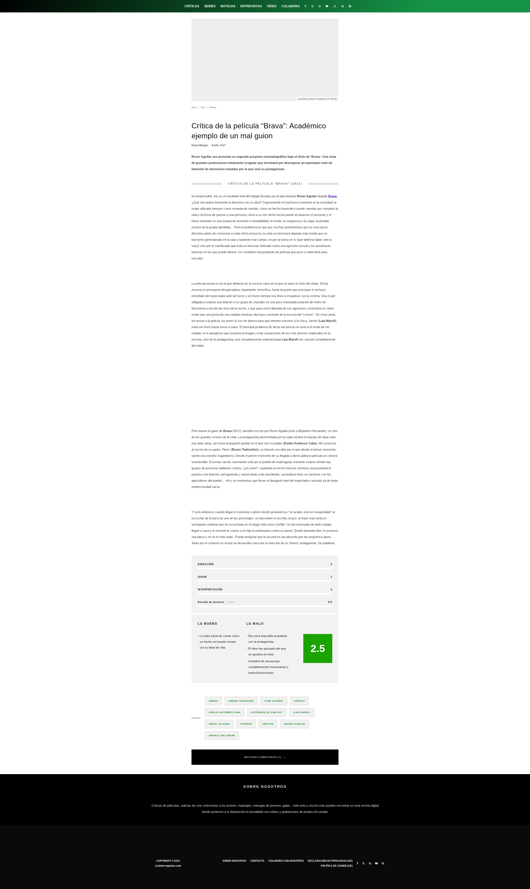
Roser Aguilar (295, 724)
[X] (312, 6)
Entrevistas (251, 6)
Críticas (191, 6)
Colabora (291, 6)
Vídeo (272, 6)
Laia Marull (303, 712)
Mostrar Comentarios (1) (262, 757)
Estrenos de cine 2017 (267, 712)
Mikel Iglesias (220, 724)
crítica (300, 701)
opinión (247, 724)
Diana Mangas (200, 145)
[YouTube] (327, 6)
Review (268, 724)
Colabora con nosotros (286, 860)
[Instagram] (319, 6)
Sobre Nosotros (234, 860)
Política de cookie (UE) (337, 865)
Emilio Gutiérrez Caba (225, 712)
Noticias (227, 6)
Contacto (257, 860)
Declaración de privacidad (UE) (330, 860)
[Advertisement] (265, 381)
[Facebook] (305, 6)
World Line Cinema (222, 735)
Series (210, 6)
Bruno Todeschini (242, 701)
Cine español (275, 701)
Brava (214, 701)
